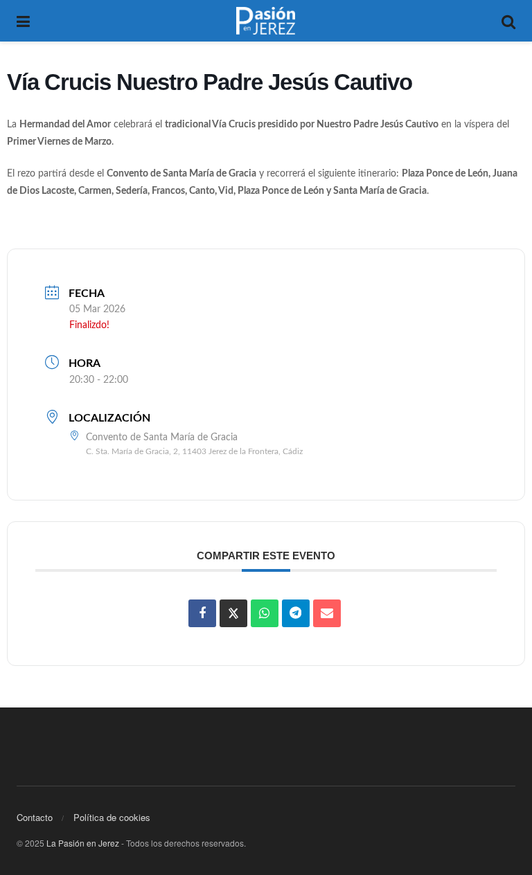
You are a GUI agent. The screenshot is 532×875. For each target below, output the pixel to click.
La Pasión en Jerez (82, 843)
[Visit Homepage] (266, 21)
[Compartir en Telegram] (296, 613)
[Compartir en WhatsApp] (264, 613)
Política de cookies (111, 817)
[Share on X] (233, 613)
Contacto (35, 817)
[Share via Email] (327, 613)
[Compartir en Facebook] (202, 613)
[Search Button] (508, 21)
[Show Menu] (23, 21)
